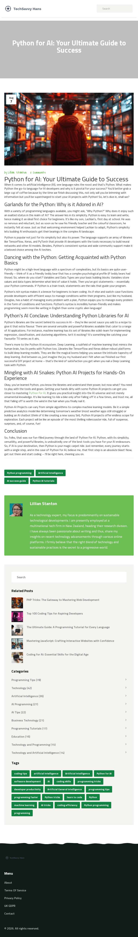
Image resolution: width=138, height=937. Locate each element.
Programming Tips (26, 680)
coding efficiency (67, 805)
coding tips (20, 773)
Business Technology (28, 720)
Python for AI (37, 393)
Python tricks (52, 797)
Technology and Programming (34, 744)
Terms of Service (15, 890)
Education (21, 736)
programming (22, 813)
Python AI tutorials (43, 481)
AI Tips (19, 712)
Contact (9, 913)
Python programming (19, 473)
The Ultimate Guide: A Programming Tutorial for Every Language (68, 627)
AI (49, 781)
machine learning (24, 805)
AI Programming (25, 704)
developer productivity (27, 789)
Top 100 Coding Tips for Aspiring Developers (55, 613)
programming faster (26, 797)
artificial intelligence (46, 773)
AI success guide (16, 481)
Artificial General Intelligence (64, 789)
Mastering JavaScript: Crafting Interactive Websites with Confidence (70, 641)
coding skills (64, 781)
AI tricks (45, 805)
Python (93, 797)
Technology (22, 688)
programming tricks (89, 781)
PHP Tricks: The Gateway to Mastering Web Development (63, 600)
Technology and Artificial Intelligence (38, 752)
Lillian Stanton (17, 172)
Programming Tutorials (29, 728)
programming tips (99, 789)
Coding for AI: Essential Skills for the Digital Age (57, 654)
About (8, 882)
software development (27, 781)
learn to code (74, 797)
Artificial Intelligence (50, 473)
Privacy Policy (13, 898)
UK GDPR (9, 906)
